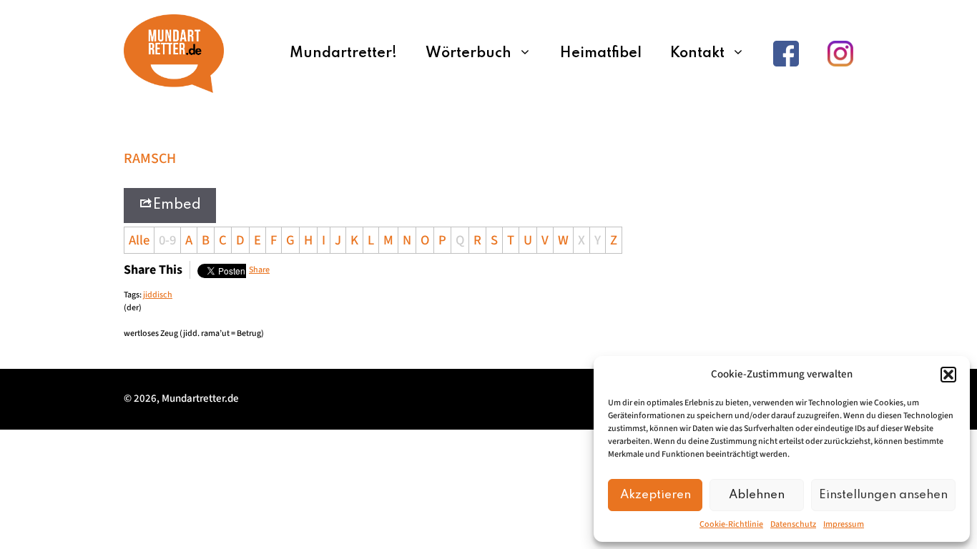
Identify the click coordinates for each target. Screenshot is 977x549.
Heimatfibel (601, 53)
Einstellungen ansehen (883, 495)
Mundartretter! (343, 53)
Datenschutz (793, 524)
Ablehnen (757, 495)
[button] (948, 374)
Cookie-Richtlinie (731, 524)
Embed (177, 205)
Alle (139, 240)
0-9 (167, 240)
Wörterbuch (468, 53)
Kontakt (697, 53)
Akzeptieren (655, 495)
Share (259, 270)
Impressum (843, 524)
